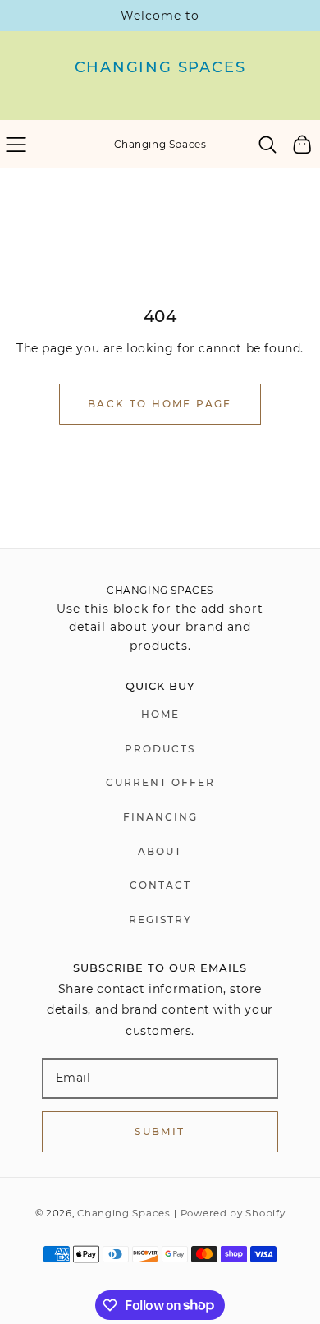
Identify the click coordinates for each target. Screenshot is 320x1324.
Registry (160, 919)
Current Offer (160, 782)
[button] (16, 144)
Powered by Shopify (233, 1213)
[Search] (268, 144)
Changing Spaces (124, 1213)
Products (160, 748)
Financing (160, 817)
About (160, 851)
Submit (160, 1131)
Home (160, 714)
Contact (160, 885)
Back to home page (160, 404)
